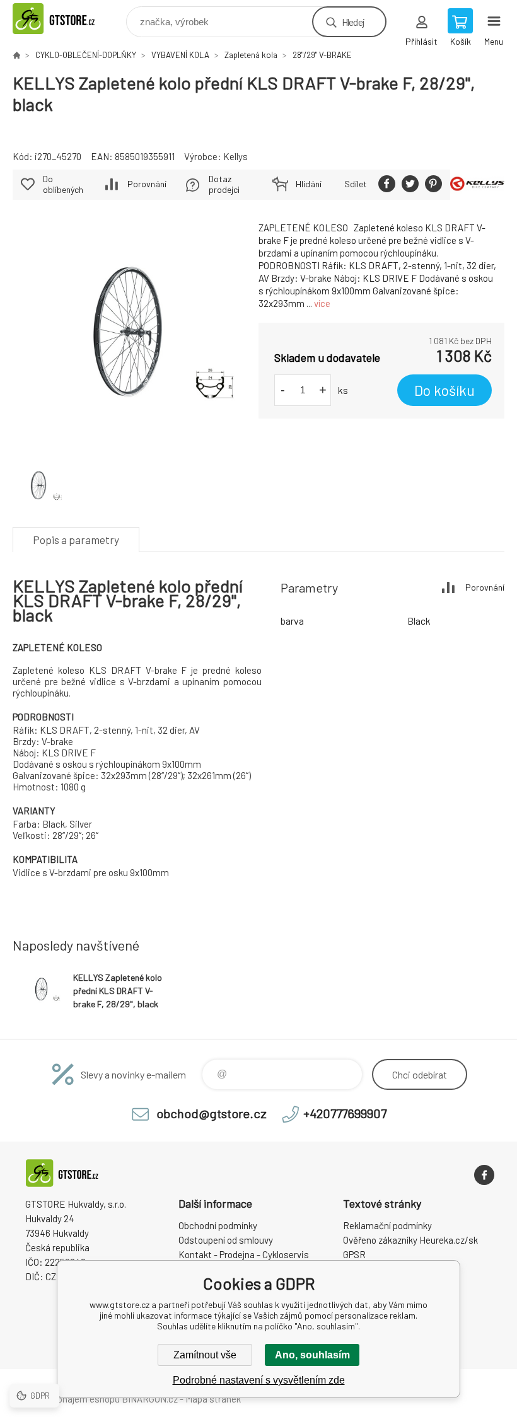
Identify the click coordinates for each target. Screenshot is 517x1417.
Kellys (235, 156)
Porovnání (146, 183)
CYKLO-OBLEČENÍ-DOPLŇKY (85, 55)
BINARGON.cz (150, 1398)
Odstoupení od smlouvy (225, 1240)
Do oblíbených (63, 184)
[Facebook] (484, 1175)
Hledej (353, 22)
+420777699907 (344, 1113)
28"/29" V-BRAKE (322, 55)
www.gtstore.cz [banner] (68, 18)
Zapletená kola (250, 55)
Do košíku (444, 390)
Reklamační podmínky (387, 1225)
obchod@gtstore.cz (211, 1113)
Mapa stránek (213, 1398)
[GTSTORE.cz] (16, 55)
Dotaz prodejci (224, 184)
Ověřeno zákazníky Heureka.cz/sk (410, 1240)
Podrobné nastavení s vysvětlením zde (259, 1380)
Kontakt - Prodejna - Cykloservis (243, 1254)
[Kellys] (477, 185)
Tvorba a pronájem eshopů (66, 1398)
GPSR (354, 1254)
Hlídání (309, 183)
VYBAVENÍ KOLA (180, 55)
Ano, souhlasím (312, 1355)
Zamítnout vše (204, 1355)
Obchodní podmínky (217, 1225)
